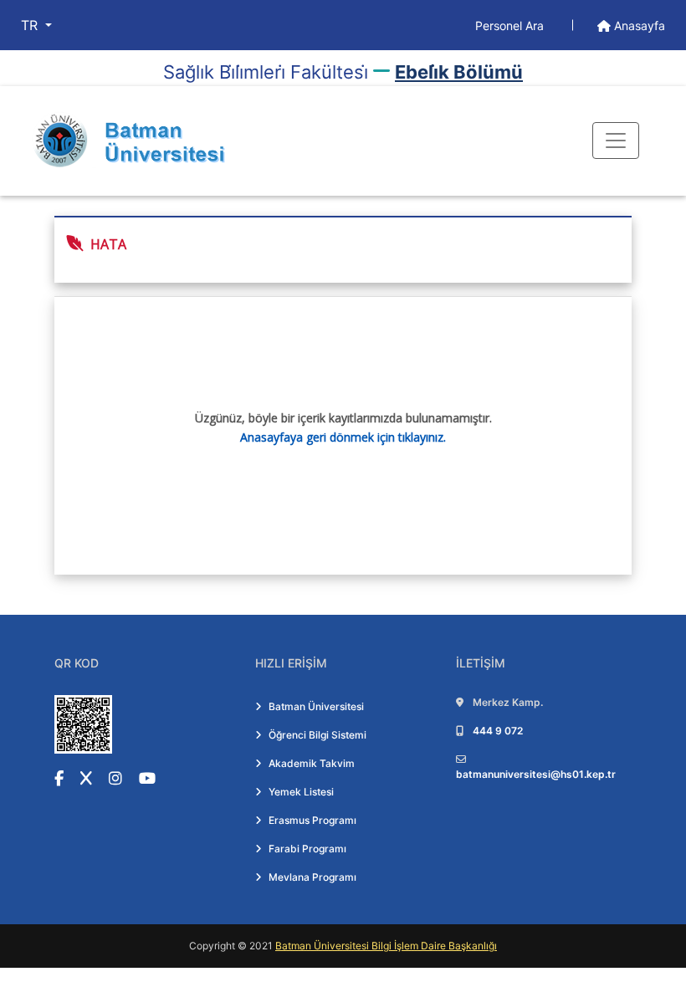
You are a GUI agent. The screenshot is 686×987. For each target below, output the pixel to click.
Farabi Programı (307, 848)
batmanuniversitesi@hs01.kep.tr (536, 774)
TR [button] (31, 25)
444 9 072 (498, 730)
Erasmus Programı (312, 820)
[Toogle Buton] (615, 140)
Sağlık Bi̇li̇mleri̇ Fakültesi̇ (265, 72)
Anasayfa (638, 25)
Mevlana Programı (312, 877)
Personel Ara (511, 25)
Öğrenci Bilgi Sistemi (317, 735)
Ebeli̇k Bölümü (459, 72)
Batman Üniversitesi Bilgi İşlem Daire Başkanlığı (386, 945)
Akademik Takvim (312, 763)
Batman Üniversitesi (316, 706)
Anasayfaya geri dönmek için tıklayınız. (343, 437)
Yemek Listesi (301, 791)
